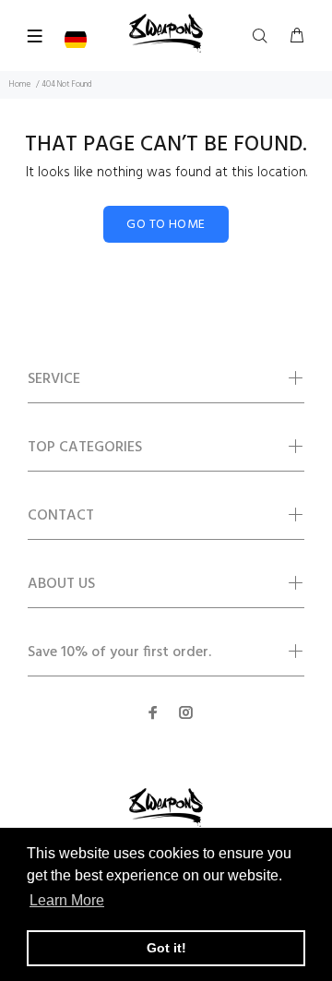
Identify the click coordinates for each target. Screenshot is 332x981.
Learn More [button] (67, 900)
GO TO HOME (165, 224)
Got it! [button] (166, 947)
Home (19, 84)
